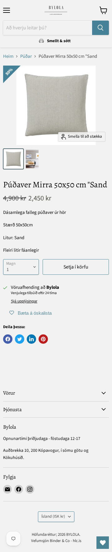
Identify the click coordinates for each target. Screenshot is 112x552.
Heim (8, 56)
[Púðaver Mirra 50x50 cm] (13, 159)
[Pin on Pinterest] (43, 339)
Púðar (26, 56)
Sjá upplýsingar (24, 301)
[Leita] (100, 28)
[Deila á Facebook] (7, 339)
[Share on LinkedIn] (31, 339)
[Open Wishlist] (102, 542)
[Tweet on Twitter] (19, 339)
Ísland (53, 516)
